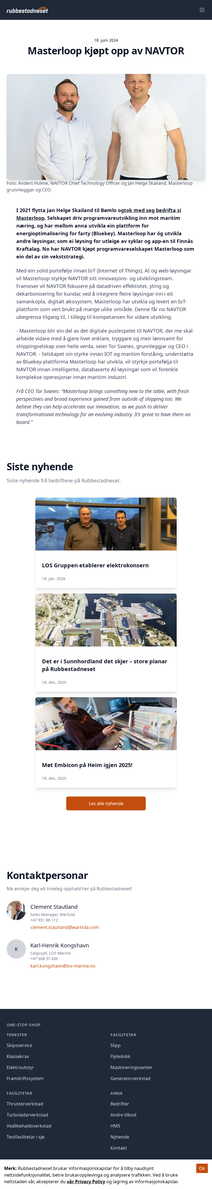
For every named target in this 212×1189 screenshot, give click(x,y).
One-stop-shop (24, 1024)
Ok (202, 1168)
